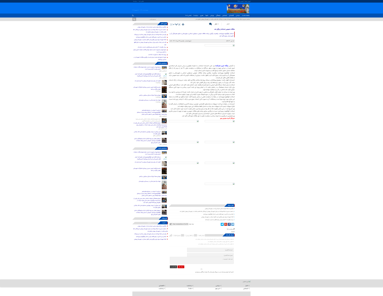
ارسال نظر (181, 267)
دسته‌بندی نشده (162, 63)
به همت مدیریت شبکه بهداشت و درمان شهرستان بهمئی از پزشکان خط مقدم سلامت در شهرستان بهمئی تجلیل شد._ (222, 19)
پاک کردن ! (173, 267)
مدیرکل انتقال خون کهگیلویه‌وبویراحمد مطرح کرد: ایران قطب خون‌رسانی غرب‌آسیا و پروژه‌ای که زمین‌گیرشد (148, 75)
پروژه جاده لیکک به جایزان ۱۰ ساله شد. (157, 55)
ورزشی (212, 15)
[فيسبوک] (229, 224)
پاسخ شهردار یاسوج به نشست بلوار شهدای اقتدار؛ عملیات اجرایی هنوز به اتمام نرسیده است (147, 68)
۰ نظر (217, 24)
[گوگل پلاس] (225, 224)
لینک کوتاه (191, 224)
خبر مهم (217, 288)
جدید (163, 223)
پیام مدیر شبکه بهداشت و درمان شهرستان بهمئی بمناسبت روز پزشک (150, 34)
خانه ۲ (190, 288)
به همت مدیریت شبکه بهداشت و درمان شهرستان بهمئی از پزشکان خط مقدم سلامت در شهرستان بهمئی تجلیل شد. (206, 211)
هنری (201, 15)
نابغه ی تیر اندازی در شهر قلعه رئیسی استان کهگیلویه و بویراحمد (218, 214)
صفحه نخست (245, 15)
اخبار (228, 24)
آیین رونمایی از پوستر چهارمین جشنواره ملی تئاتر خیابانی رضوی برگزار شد (147, 133)
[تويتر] (222, 224)
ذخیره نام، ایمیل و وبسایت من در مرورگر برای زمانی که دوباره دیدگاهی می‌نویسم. (214, 272)
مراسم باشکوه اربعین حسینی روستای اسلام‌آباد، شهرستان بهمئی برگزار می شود (147, 88)
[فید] (133, 15)
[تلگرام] (232, 224)
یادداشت (189, 286)
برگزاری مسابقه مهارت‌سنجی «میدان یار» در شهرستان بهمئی (219, 209)
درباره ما (135, 1)
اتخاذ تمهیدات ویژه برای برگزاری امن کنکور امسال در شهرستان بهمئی (217, 217)
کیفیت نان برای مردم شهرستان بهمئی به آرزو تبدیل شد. (147, 81)
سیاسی (238, 15)
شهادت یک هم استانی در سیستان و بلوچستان (150, 100)
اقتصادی (231, 15)
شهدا (206, 15)
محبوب (149, 223)
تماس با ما (141, 1)
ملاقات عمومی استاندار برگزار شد (224, 29)
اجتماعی (224, 15)
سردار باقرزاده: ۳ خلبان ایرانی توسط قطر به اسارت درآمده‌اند (219, 220)
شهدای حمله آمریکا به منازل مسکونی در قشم (150, 95)
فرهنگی (218, 15)
